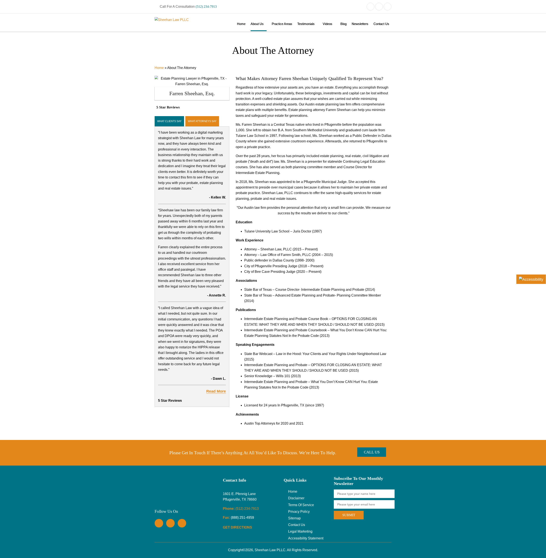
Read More (216, 391)
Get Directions (238, 527)
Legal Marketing (300, 531)
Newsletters (360, 24)
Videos (327, 24)
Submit (348, 515)
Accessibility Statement (305, 538)
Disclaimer (296, 498)
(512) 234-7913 (206, 6)
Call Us (372, 452)
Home (241, 24)
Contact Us (381, 24)
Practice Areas (282, 24)
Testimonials (306, 24)
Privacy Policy (299, 511)
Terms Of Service (301, 505)
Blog (343, 24)
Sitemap (294, 518)
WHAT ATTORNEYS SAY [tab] (202, 121)
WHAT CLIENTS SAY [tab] (169, 121)
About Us (257, 24)
